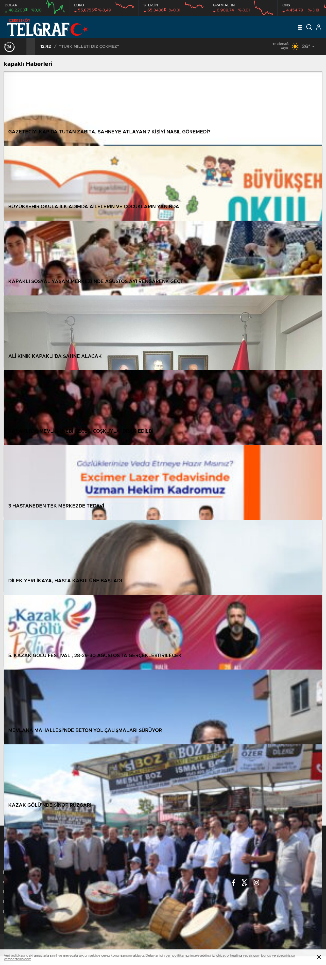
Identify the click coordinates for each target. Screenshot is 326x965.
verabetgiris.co (283, 955)
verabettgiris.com (17, 959)
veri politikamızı (177, 955)
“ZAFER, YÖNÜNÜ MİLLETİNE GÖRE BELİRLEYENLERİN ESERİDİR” (126, 47)
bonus (266, 955)
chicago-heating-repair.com (238, 955)
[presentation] (22, 46)
